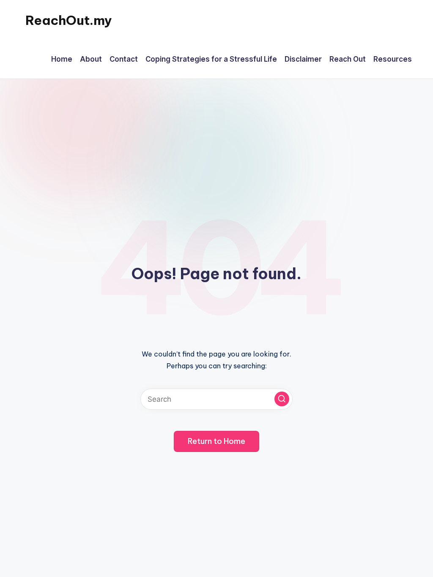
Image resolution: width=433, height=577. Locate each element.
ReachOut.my (68, 20)
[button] (281, 399)
